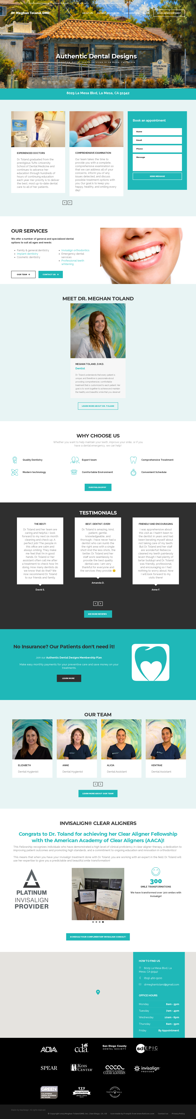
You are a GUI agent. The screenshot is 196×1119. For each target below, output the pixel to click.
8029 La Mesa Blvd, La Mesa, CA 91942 (98, 93)
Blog (146, 13)
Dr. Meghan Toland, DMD (30, 13)
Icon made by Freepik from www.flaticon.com (132, 1114)
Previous (67, 893)
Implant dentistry (27, 253)
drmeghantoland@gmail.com (109, 3)
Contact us (163, 1114)
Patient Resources (108, 13)
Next (128, 893)
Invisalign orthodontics (75, 250)
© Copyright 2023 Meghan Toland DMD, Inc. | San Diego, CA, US (77, 1114)
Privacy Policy (178, 1114)
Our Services (131, 13)
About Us (87, 13)
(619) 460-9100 (82, 3)
